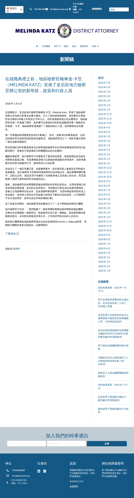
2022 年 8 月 (104, 131)
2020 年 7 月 (104, 243)
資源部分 (76, 476)
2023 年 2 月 (104, 105)
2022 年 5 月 (104, 145)
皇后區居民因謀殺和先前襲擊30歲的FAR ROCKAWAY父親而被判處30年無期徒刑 (113, 333)
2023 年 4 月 (104, 96)
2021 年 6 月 (104, 194)
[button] (14, 9)
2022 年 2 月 (104, 158)
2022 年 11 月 (105, 118)
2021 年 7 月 (104, 190)
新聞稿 (16, 248)
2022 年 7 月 (104, 136)
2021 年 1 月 (104, 217)
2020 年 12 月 (105, 221)
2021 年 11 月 (105, 172)
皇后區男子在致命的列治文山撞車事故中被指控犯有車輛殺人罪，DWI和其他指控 (113, 318)
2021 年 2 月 (104, 212)
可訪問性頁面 (110, 476)
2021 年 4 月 (104, 203)
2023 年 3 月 (104, 100)
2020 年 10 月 (105, 230)
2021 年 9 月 (104, 181)
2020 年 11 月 (105, 225)
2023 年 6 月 (104, 87)
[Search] (127, 9)
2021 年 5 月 (104, 199)
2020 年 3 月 (104, 261)
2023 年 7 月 (104, 82)
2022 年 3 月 (104, 154)
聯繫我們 (84, 46)
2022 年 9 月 (104, 127)
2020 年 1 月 (104, 270)
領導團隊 (46, 46)
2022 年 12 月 (105, 114)
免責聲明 (74, 486)
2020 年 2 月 (104, 266)
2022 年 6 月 (104, 140)
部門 (56, 46)
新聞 (94, 46)
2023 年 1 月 (104, 109)
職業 (66, 46)
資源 (74, 46)
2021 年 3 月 (104, 208)
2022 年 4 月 (104, 149)
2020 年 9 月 (104, 234)
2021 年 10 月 (105, 176)
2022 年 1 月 (104, 163)
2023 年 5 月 (104, 91)
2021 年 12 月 (105, 167)
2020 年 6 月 (104, 248)
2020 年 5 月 (104, 252)
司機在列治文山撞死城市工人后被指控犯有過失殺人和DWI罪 (113, 361)
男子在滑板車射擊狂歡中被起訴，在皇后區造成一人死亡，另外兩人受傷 (113, 303)
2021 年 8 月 (104, 185)
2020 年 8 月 (104, 239)
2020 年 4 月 (104, 257)
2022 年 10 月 (105, 123)
